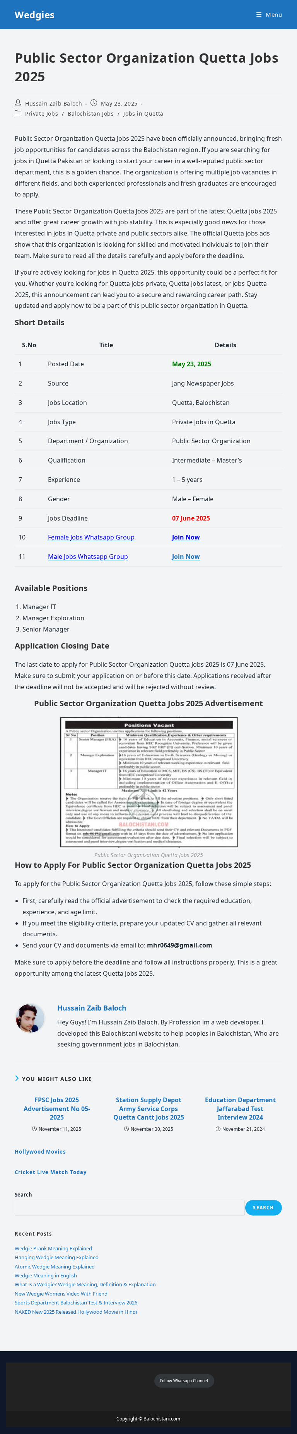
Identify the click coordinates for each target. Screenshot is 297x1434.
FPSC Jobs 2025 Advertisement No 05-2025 (57, 1109)
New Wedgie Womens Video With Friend (61, 1293)
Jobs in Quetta (143, 113)
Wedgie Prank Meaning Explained (53, 1248)
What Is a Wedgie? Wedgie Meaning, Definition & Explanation (85, 1284)
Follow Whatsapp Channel (184, 1380)
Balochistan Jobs (91, 113)
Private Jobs (41, 113)
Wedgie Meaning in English (46, 1275)
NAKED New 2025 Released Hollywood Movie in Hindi (76, 1311)
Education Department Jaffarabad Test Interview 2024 (240, 1109)
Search (23, 1194)
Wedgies (35, 14)
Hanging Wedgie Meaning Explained (57, 1257)
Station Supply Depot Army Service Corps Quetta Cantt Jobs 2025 (148, 1109)
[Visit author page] (30, 1017)
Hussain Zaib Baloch (53, 103)
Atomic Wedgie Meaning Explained (55, 1266)
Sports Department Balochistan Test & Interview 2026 (76, 1302)
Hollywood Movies (40, 1151)
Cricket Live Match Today (51, 1172)
